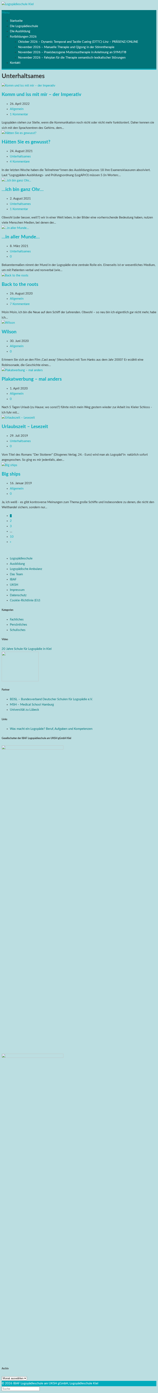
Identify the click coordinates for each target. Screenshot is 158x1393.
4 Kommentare (20, 161)
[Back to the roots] (15, 275)
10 (12, 536)
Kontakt (15, 62)
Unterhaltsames (20, 156)
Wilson (9, 332)
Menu (5, 12)
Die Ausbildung (20, 31)
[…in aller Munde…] (15, 228)
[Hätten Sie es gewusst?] (19, 133)
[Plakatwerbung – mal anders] (22, 370)
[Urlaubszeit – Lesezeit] (18, 417)
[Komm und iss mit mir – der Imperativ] (28, 85)
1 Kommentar (19, 114)
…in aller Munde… (21, 237)
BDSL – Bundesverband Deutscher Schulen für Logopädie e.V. (51, 699)
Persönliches (18, 624)
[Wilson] (8, 322)
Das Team (16, 574)
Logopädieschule (21, 558)
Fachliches (17, 619)
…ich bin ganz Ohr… (23, 189)
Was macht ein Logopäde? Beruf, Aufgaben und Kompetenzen (51, 728)
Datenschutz (18, 595)
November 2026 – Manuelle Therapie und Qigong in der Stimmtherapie (66, 47)
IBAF (13, 579)
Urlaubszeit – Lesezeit (25, 426)
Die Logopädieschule (24, 26)
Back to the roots (20, 284)
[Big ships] (9, 465)
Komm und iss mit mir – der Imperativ (41, 94)
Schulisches (18, 630)
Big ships (11, 474)
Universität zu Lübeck (24, 709)
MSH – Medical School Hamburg (32, 704)
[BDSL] (20, 680)
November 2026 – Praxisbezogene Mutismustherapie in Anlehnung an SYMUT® (72, 52)
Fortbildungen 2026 (23, 36)
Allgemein (16, 109)
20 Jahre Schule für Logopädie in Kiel (27, 648)
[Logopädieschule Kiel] (18, 4)
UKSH (14, 584)
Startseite (16, 20)
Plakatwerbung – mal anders (32, 379)
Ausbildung (17, 563)
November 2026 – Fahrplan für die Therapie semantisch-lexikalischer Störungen (71, 57)
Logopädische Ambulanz (26, 569)
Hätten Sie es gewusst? (26, 142)
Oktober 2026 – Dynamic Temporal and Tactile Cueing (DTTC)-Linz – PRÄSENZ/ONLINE (78, 41)
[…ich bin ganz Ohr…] (16, 180)
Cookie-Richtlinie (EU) (25, 600)
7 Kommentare (20, 304)
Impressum (17, 589)
